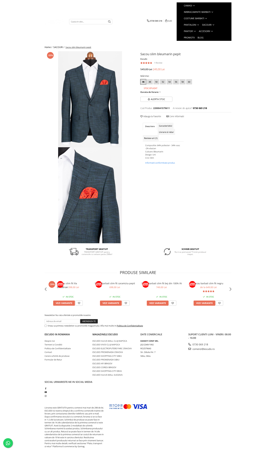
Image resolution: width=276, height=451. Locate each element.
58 (182, 81)
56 (176, 81)
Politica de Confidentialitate (130, 325)
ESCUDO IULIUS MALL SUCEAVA (107, 374)
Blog (200, 37)
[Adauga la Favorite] (79, 303)
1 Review (158, 62)
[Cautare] (109, 21)
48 (150, 81)
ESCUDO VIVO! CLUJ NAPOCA (106, 344)
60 (189, 81)
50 (156, 81)
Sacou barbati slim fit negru (208, 283)
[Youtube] (46, 392)
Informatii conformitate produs (160, 162)
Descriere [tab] (150, 126)
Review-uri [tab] (150, 138)
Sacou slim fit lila (68, 283)
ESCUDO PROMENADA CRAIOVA (107, 352)
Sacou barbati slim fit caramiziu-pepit (115, 283)
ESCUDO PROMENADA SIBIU (105, 359)
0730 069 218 (200, 344)
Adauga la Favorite (152, 116)
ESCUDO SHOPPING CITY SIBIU (107, 355)
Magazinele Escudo (105, 334)
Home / (49, 47)
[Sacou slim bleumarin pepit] (90, 99)
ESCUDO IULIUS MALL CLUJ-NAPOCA (109, 340)
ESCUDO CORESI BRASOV (104, 367)
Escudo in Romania (57, 334)
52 (163, 81)
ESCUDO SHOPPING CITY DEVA (107, 371)
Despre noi (50, 340)
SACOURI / (59, 47)
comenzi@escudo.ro (203, 348)
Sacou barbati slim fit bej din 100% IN (162, 283)
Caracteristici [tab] (165, 125)
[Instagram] (46, 396)
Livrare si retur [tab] (166, 132)
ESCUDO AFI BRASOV (102, 363)
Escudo (143, 58)
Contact (48, 352)
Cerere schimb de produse (57, 355)
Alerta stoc (158, 99)
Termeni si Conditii (53, 344)
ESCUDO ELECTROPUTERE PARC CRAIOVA (112, 348)
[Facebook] (46, 388)
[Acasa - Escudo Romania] (54, 21)
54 (169, 81)
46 (143, 81)
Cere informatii (176, 116)
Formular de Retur (53, 359)
